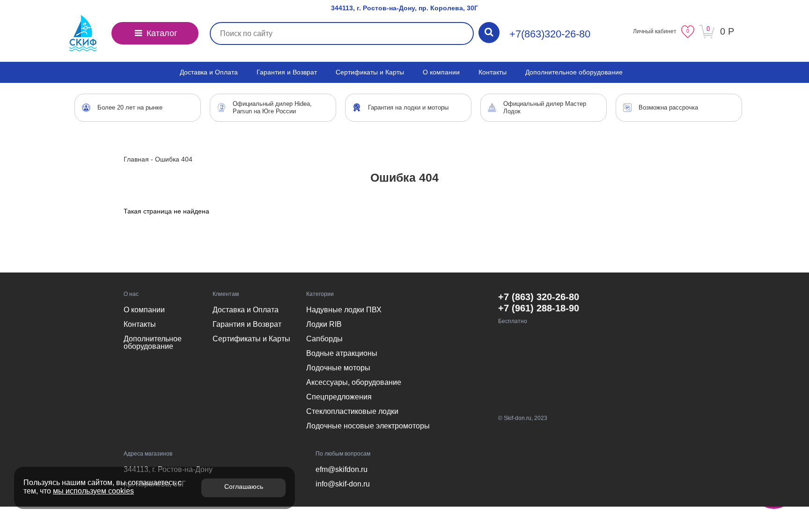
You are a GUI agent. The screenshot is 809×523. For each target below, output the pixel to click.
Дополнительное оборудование (574, 72)
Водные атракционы (341, 353)
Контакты (492, 72)
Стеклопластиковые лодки (352, 411)
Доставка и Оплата (209, 72)
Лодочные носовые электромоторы (368, 426)
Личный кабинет (655, 31)
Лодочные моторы (338, 368)
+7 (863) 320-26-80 (538, 297)
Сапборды (324, 339)
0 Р (727, 31)
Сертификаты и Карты (370, 72)
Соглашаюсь (243, 486)
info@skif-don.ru (343, 484)
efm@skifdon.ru (342, 469)
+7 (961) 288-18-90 (538, 308)
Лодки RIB (324, 324)
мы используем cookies (93, 491)
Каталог (160, 33)
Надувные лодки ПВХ (344, 310)
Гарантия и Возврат (287, 72)
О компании (441, 72)
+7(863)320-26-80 (549, 34)
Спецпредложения (339, 397)
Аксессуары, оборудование (353, 382)
